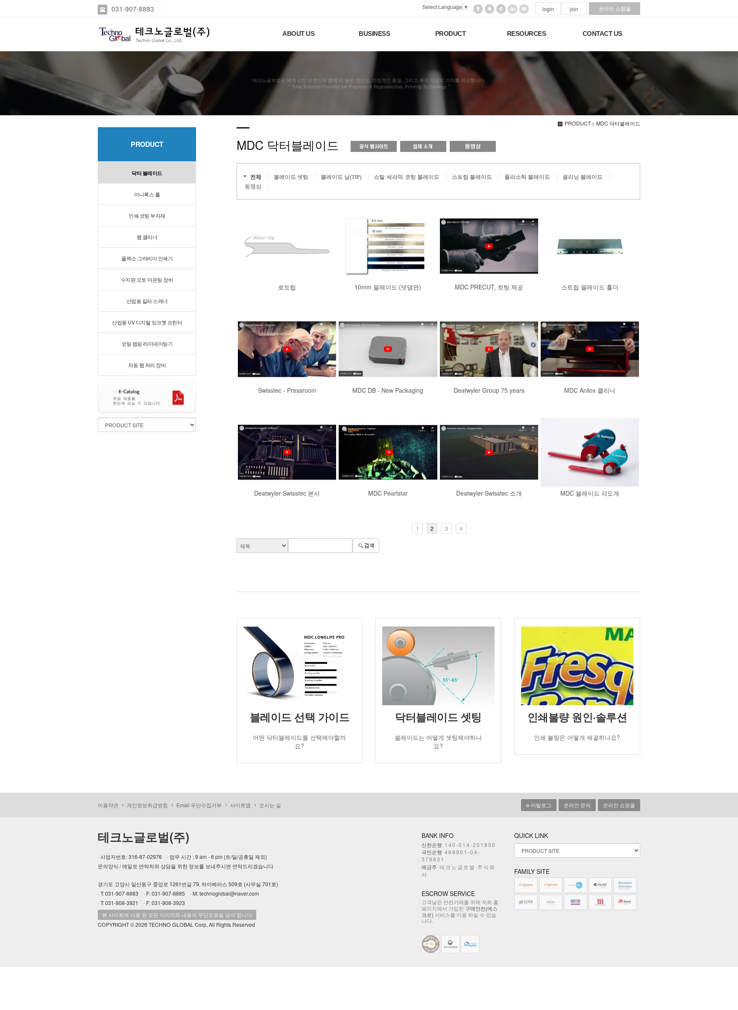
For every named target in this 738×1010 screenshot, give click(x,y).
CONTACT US (602, 33)
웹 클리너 (147, 236)
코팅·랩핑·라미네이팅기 (147, 343)
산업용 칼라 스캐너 (147, 300)
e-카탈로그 (538, 805)
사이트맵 (240, 805)
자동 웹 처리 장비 (147, 364)
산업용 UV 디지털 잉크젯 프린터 (147, 322)
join (574, 8)
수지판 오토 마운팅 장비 (147, 279)
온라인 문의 (577, 805)
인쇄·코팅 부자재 (147, 215)
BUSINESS (374, 33)
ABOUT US (298, 33)
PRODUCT (450, 33)
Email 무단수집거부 (199, 805)
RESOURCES (526, 33)
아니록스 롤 (147, 194)
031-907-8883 (132, 8)
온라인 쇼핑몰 (615, 8)
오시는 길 (270, 805)
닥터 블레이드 (147, 173)
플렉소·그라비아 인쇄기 (147, 258)
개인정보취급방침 (147, 805)
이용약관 (108, 805)
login (548, 8)
